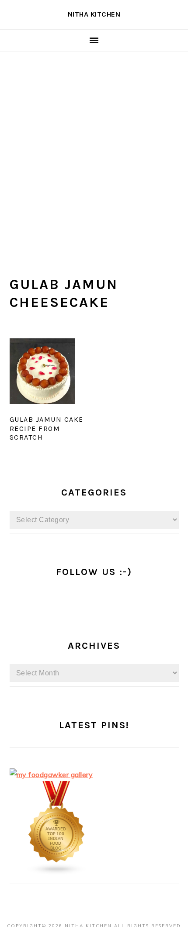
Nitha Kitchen (94, 14)
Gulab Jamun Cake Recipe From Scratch (47, 428)
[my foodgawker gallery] (51, 774)
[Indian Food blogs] (57, 872)
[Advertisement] (94, 150)
